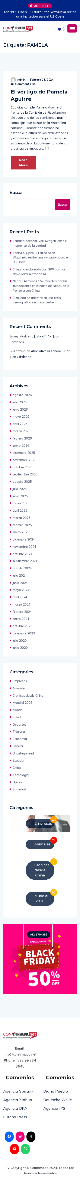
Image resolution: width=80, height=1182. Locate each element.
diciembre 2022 (24, 633)
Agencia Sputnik (18, 1091)
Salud (17, 717)
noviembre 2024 (24, 547)
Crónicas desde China (28, 695)
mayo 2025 (21, 503)
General (18, 746)
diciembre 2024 (24, 539)
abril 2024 (20, 597)
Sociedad (19, 789)
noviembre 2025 (24, 460)
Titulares (19, 731)
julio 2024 (20, 575)
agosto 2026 (22, 395)
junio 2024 (20, 583)
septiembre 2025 (25, 474)
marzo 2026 (22, 431)
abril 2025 (20, 510)
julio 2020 (20, 641)
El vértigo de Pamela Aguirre (39, 95)
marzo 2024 (22, 604)
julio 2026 (20, 402)
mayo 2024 (21, 590)
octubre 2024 (22, 554)
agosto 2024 (22, 568)
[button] (72, 28)
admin (21, 80)
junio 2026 (20, 409)
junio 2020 (20, 648)
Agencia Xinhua (17, 1099)
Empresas (20, 681)
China (17, 768)
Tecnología (21, 775)
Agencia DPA (15, 1108)
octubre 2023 (22, 626)
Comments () (25, 84)
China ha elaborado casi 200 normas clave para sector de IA (39, 271)
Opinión (18, 782)
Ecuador (19, 760)
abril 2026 (20, 424)
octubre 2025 (22, 467)
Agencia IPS (54, 1108)
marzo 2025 (22, 518)
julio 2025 (20, 489)
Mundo (18, 710)
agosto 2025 (22, 482)
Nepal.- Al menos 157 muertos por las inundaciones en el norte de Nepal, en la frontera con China (41, 286)
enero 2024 (21, 619)
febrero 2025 (22, 525)
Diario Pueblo (55, 1091)
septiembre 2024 (25, 561)
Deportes (19, 724)
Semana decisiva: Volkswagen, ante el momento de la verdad (40, 243)
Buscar (16, 192)
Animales (19, 688)
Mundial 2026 (22, 703)
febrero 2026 (22, 438)
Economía (20, 739)
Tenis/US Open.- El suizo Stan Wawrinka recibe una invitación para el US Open (40, 14)
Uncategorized (23, 753)
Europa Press (15, 1116)
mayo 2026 (21, 416)
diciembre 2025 (24, 453)
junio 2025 (20, 496)
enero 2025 (21, 532)
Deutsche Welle (57, 1099)
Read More (23, 162)
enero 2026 (21, 445)
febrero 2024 (22, 612)
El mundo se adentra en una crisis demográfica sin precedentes (37, 300)
